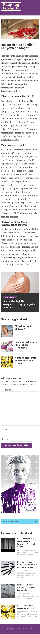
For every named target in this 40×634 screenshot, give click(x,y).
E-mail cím (7, 429)
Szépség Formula (13, 628)
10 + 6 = (6, 439)
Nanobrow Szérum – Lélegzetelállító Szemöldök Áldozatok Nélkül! (26, 543)
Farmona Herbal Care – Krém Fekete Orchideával (27, 345)
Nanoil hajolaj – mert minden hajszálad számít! (25, 360)
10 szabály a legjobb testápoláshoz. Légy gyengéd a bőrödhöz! (19, 304)
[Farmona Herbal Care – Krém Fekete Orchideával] (7, 346)
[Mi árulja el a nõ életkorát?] (7, 331)
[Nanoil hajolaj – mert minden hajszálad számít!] (7, 362)
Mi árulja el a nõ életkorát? (23, 327)
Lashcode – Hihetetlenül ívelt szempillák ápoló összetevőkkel (27, 587)
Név (4, 419)
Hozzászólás (8, 389)
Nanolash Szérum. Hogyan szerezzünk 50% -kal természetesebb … (28, 564)
